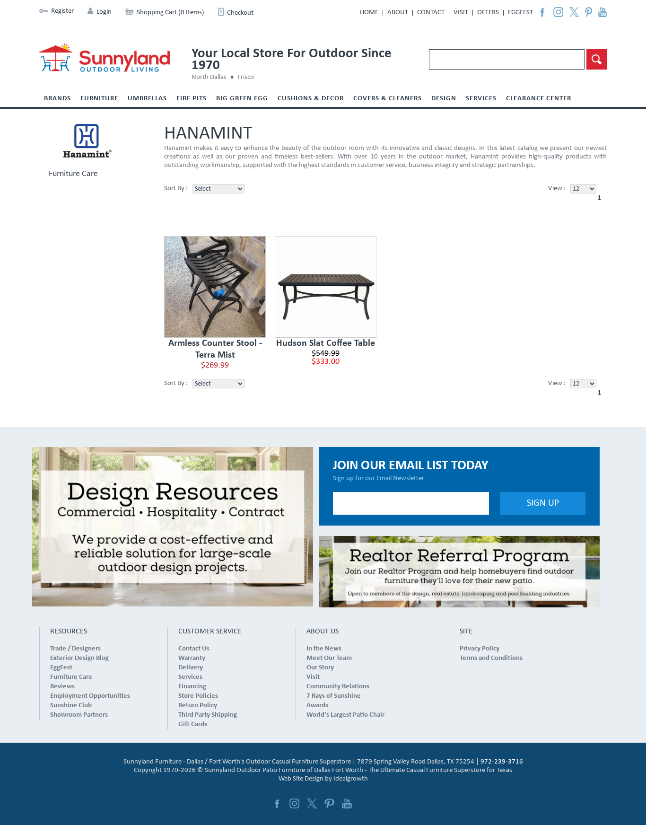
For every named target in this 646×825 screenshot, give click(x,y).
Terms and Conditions (491, 658)
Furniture (99, 98)
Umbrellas (147, 98)
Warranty (191, 658)
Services (481, 98)
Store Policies (198, 696)
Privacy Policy (479, 648)
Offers (488, 12)
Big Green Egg (242, 98)
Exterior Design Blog (79, 658)
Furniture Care (73, 174)
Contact (431, 12)
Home (369, 12)
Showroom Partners (79, 715)
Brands (57, 98)
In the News (323, 648)
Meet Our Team (329, 658)
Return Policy (197, 705)
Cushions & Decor (311, 98)
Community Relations (337, 686)
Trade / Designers (75, 648)
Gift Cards (192, 724)
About (397, 12)
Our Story (320, 667)
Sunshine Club (71, 705)
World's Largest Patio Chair (345, 715)
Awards (317, 705)
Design (443, 98)
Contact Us (194, 648)
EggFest (520, 12)
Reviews (62, 686)
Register (62, 11)
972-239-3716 (501, 761)
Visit (461, 12)
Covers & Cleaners (387, 98)
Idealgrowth (350, 778)
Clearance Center (538, 98)
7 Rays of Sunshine (333, 696)
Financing (192, 686)
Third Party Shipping (207, 715)
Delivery (190, 667)
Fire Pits (191, 98)
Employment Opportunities (90, 696)
